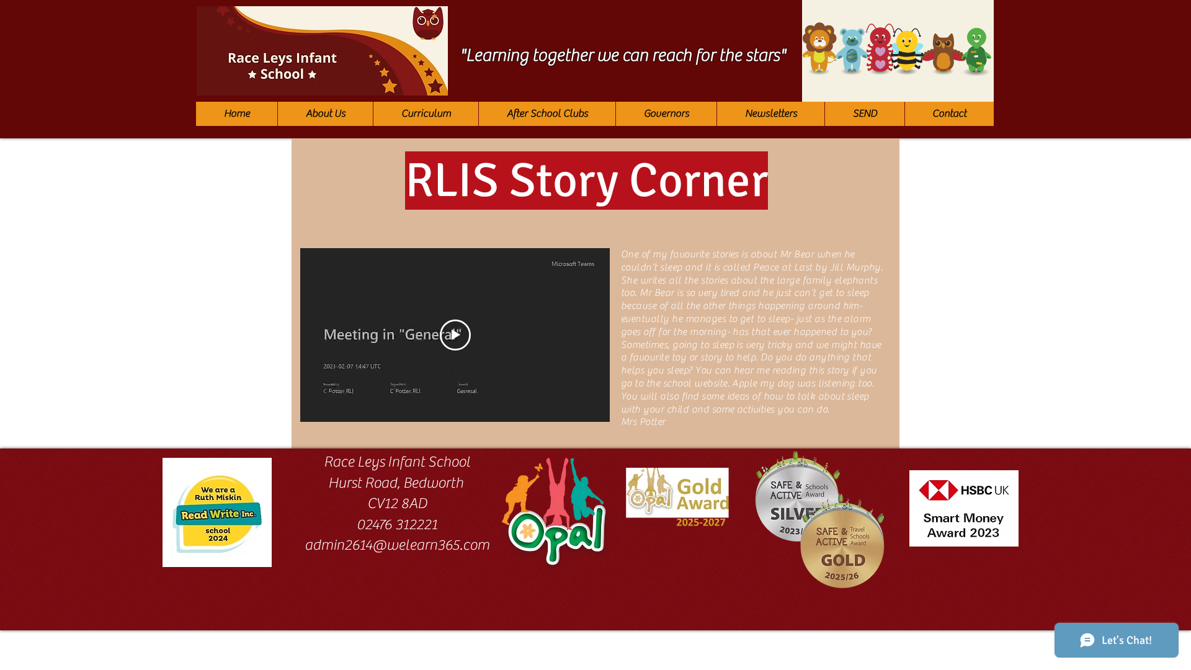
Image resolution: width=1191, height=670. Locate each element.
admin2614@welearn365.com (397, 545)
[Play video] (455, 335)
